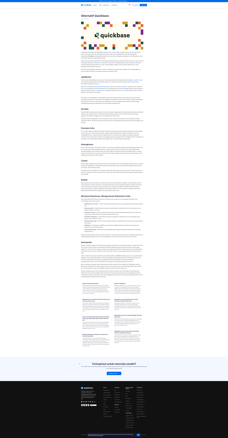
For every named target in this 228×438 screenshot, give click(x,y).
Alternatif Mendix (140, 404)
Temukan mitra (117, 394)
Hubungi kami (116, 397)
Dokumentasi (116, 412)
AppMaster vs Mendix (130, 425)
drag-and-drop (100, 90)
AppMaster (131, 80)
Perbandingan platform (107, 416)
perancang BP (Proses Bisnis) (101, 86)
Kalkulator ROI (128, 398)
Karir (115, 390)
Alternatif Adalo (139, 409)
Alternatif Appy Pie (140, 399)
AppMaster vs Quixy (129, 427)
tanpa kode (97, 62)
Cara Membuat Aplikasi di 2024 (141, 417)
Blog (126, 393)
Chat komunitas (117, 409)
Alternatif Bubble (140, 392)
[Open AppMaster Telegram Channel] (83, 401)
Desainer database (106, 392)
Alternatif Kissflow (140, 394)
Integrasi (105, 399)
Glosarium (127, 410)
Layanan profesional (118, 402)
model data (124, 86)
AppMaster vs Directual (130, 422)
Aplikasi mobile (106, 390)
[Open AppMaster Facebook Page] (86, 401)
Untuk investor (117, 399)
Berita (127, 396)
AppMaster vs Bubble (130, 420)
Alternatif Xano (139, 390)
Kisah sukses (105, 406)
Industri (104, 404)
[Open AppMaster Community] (81, 401)
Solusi (104, 402)
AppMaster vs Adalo (129, 415)
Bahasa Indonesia (142, 434)
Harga (104, 409)
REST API (83, 88)
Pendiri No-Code (129, 405)
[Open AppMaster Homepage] (88, 388)
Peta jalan (127, 400)
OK (138, 435)
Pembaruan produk (106, 411)
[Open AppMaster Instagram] (94, 401)
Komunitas (116, 407)
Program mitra (117, 392)
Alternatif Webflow (140, 406)
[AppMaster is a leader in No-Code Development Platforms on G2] (82, 405)
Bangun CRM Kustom (141, 413)
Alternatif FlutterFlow (141, 411)
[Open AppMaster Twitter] (88, 401)
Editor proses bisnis (107, 394)
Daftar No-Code (129, 403)
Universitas (128, 391)
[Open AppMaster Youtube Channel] (92, 401)
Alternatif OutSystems (141, 402)
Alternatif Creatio (140, 397)
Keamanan (105, 413)
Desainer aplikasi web (107, 397)
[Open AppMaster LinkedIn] (90, 401)
